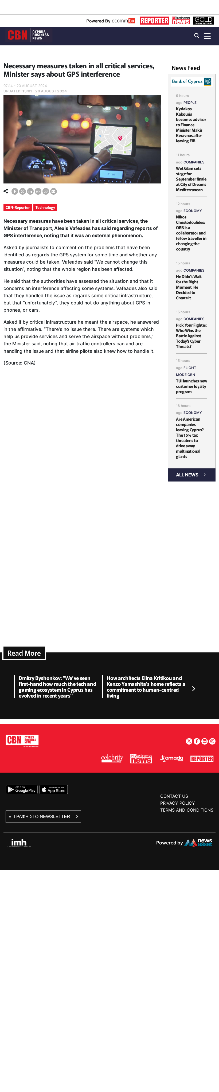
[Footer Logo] (22, 740)
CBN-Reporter (18, 207)
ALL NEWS (187, 474)
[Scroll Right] (193, 689)
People (190, 102)
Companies (194, 162)
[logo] (29, 35)
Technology (45, 207)
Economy (192, 211)
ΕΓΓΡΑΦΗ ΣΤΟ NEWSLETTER (40, 816)
